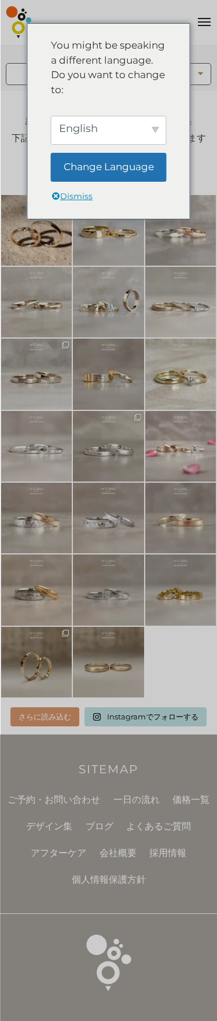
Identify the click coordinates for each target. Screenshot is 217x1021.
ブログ (99, 826)
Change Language (109, 166)
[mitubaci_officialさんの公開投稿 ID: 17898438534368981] (180, 518)
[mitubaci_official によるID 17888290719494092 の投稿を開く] (36, 446)
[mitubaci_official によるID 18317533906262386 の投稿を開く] (36, 374)
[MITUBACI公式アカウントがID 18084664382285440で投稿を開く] (180, 302)
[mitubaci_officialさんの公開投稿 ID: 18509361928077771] (180, 446)
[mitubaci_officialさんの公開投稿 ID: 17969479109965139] (108, 662)
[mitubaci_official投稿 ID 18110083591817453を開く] (36, 230)
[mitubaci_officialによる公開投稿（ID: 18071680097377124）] (108, 589)
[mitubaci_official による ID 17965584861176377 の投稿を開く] (108, 302)
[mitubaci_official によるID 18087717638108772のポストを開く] (36, 302)
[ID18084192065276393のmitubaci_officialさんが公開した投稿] (108, 518)
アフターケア (58, 852)
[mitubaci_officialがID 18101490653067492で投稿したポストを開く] (108, 374)
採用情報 (167, 852)
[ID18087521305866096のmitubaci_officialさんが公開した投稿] (36, 589)
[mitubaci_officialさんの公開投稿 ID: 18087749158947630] (180, 589)
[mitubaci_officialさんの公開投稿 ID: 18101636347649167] (36, 662)
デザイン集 (49, 826)
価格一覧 (190, 799)
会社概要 (118, 852)
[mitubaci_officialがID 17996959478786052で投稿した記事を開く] (180, 230)
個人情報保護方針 (109, 879)
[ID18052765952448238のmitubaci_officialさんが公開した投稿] (36, 518)
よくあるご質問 (158, 826)
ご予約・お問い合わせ (54, 799)
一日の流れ (136, 799)
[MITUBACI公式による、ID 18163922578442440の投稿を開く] (180, 374)
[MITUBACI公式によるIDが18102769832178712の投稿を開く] (108, 230)
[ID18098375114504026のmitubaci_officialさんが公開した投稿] (108, 446)
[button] (201, 73)
